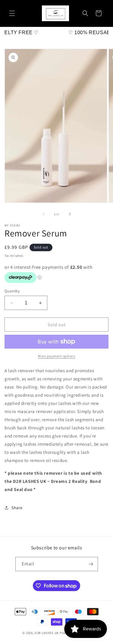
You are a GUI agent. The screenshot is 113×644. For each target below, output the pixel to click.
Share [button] (17, 507)
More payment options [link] (56, 356)
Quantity (12, 291)
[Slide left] (43, 214)
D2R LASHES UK (47, 633)
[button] (12, 13)
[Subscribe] (91, 564)
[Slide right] (70, 214)
